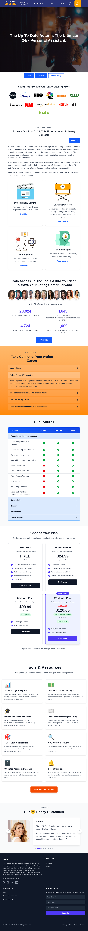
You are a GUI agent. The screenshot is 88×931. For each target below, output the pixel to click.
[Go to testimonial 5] (45, 862)
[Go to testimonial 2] (37, 862)
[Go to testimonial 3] (40, 862)
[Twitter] (12, 896)
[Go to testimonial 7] (48, 862)
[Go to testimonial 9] (52, 862)
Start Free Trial (25, 586)
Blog (4, 906)
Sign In (69, 3)
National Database (23, 3)
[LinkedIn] (16, 896)
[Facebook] (4, 896)
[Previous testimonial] (8, 838)
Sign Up (77, 3)
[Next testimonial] (80, 838)
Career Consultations (10, 910)
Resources (37, 3)
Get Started (62, 582)
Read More (24, 214)
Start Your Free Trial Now (44, 789)
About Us (49, 877)
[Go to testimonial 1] (35, 862)
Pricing (62, 3)
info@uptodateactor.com (11, 892)
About (52, 3)
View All (74, 140)
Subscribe (65, 927)
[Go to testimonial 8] (50, 862)
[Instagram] (8, 896)
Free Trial (44, 340)
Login (29, 75)
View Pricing (56, 76)
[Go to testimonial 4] (43, 862)
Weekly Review (8, 913)
